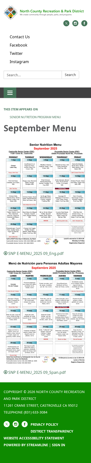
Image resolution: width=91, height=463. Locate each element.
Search (70, 74)
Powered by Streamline (26, 445)
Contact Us (20, 36)
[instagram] (75, 25)
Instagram (19, 61)
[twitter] (66, 25)
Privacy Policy (44, 424)
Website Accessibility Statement (34, 438)
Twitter (16, 53)
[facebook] (84, 25)
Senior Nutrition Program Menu (35, 117)
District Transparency (52, 431)
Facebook (18, 45)
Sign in (58, 445)
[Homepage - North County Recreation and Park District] (45, 12)
